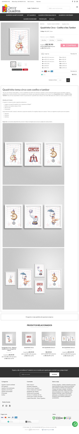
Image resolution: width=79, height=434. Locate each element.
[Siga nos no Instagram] (75, 1)
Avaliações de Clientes (33, 391)
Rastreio (38, 1)
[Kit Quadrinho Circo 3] (49, 344)
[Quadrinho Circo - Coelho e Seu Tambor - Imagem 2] (19, 64)
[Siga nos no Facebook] (72, 1)
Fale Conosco (31, 1)
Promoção (4, 393)
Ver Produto (9, 352)
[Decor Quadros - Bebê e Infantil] (11, 8)
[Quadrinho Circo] (29, 344)
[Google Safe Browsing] (67, 418)
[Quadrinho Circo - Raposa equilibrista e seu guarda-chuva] (9, 346)
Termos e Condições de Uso (34, 395)
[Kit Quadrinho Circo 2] (68, 344)
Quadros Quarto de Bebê (53, 24)
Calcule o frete (53, 80)
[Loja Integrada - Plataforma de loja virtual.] (47, 429)
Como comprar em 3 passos (34, 389)
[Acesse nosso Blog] (77, 1)
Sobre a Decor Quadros (33, 388)
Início (43, 24)
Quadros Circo (65, 24)
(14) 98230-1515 (6, 1)
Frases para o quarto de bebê (34, 396)
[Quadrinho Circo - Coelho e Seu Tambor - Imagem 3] (26, 64)
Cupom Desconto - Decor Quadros (36, 398)
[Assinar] (54, 374)
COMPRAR (70, 45)
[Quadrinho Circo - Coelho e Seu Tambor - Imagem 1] (13, 64)
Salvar (26, 69)
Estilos (3, 395)
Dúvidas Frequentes (32, 386)
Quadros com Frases (7, 389)
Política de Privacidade (33, 393)
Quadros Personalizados (8, 388)
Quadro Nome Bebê (7, 391)
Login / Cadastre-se (33, 8)
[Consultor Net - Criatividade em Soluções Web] (33, 429)
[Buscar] (67, 8)
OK (68, 80)
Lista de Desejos (17, 69)
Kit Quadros (5, 386)
